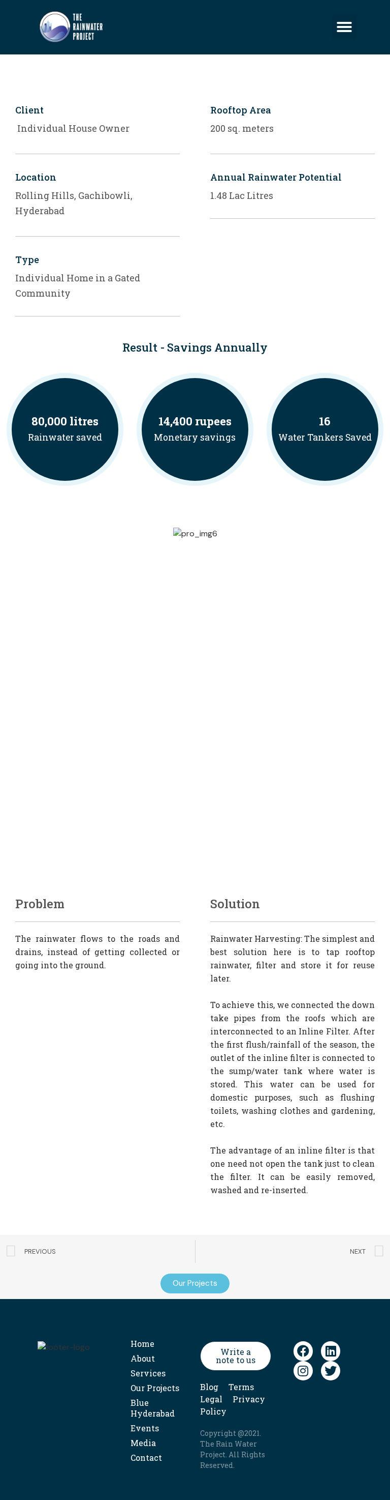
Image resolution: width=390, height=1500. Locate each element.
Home (142, 1343)
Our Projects (155, 1387)
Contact (146, 1457)
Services (148, 1373)
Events (145, 1428)
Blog (209, 1386)
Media (143, 1442)
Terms (241, 1386)
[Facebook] (303, 1351)
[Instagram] (303, 1370)
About (143, 1358)
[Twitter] (330, 1370)
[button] (344, 27)
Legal (211, 1399)
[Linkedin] (330, 1351)
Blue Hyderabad (153, 1408)
